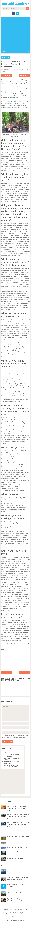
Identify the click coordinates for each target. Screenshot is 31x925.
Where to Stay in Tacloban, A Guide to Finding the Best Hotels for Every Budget (18, 816)
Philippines (4, 498)
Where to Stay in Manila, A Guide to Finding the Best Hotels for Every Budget (17, 808)
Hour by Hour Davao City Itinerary (16, 843)
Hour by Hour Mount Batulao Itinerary (18, 836)
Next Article (23, 75)
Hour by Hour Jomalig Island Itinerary (17, 847)
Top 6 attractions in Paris (10, 756)
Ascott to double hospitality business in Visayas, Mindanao (12, 765)
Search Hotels (20, 917)
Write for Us (25, 915)
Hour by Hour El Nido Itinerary (15, 852)
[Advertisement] (15, 33)
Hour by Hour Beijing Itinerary (15, 858)
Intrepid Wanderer (15, 4)
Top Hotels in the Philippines (15, 892)
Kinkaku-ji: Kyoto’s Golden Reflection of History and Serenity (12, 753)
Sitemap (10, 915)
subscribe (11, 737)
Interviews (6, 57)
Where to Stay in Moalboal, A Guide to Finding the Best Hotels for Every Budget (18, 824)
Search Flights (11, 917)
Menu (3, 51)
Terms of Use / (18, 915)
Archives (4, 913)
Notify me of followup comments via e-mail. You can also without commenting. (15, 736)
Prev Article (7, 75)
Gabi (24, 103)
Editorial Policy (18, 913)
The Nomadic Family (19, 101)
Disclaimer (10, 913)
